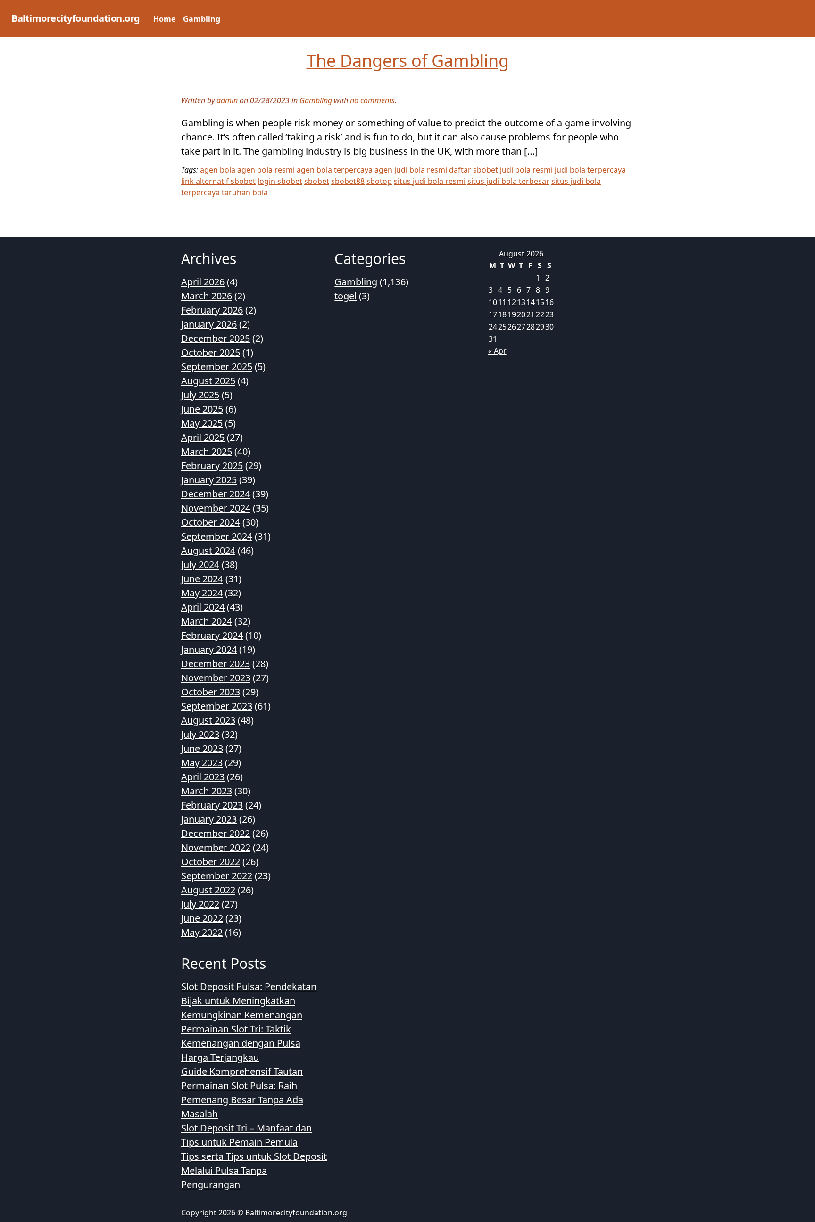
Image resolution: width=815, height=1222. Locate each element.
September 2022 (216, 875)
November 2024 (215, 508)
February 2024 (212, 635)
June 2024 (202, 578)
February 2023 (212, 805)
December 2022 (215, 833)
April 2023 (203, 776)
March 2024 (206, 621)
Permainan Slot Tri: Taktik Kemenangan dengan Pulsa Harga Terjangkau (240, 1043)
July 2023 (200, 734)
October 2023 (210, 691)
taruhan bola (245, 192)
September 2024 (216, 536)
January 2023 (209, 819)
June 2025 (202, 409)
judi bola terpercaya (590, 170)
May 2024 (202, 592)
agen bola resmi (266, 170)
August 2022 (208, 889)
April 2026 (203, 281)
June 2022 (202, 918)
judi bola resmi (526, 170)
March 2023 (206, 790)
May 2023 (202, 762)
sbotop (379, 181)
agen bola (217, 170)
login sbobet (280, 181)
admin (227, 100)
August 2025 (208, 380)
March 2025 (206, 451)
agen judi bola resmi (410, 170)
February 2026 (212, 310)
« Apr (497, 351)
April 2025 (203, 437)
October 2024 (210, 522)
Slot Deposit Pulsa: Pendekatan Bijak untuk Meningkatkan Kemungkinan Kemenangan (248, 1000)
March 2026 (206, 295)
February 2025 (212, 465)
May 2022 (202, 932)
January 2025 (209, 479)
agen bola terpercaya (335, 170)
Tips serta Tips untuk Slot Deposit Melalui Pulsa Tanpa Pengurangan (254, 1170)
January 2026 (209, 324)
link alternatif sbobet (218, 181)
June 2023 (202, 748)
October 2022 (210, 861)
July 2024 (200, 564)
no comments (372, 100)
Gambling (201, 19)
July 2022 (200, 904)
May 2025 (202, 423)
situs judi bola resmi (430, 181)
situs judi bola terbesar (508, 181)
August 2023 (208, 720)
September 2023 (216, 706)
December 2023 (215, 663)
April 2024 (203, 607)
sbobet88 (348, 181)
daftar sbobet (473, 170)
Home (164, 19)
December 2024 (215, 493)
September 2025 (216, 366)
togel (345, 295)
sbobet (316, 181)
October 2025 (210, 352)
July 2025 (200, 394)
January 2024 (209, 649)
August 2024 (208, 550)
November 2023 (215, 677)
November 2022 (215, 847)
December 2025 (215, 338)
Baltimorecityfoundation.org (75, 18)
